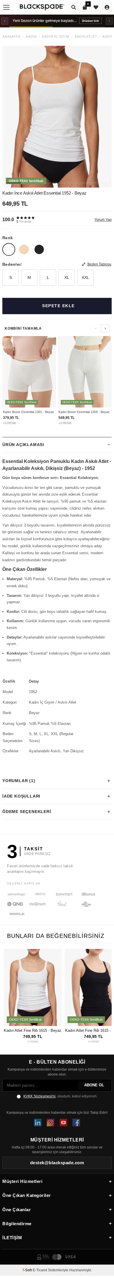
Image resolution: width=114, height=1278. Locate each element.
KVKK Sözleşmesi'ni (39, 1096)
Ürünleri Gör (90, 20)
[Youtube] (63, 1122)
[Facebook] (76, 1122)
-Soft (27, 1270)
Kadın (31, 36)
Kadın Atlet (86, 36)
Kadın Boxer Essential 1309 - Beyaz (84, 412)
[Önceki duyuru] (4, 21)
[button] (105, 328)
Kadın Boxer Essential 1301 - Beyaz (28, 412)
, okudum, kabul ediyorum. (60, 1096)
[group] (57, 117)
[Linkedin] (37, 1122)
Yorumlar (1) (18, 780)
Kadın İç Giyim (55, 36)
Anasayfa (11, 36)
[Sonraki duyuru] (109, 21)
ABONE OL (94, 1085)
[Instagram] (50, 1122)
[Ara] (73, 7)
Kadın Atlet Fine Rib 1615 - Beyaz (32, 1030)
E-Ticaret (40, 1270)
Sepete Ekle (58, 305)
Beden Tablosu (99, 264)
